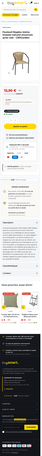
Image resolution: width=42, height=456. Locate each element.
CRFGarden (6, 27)
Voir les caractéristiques (18, 135)
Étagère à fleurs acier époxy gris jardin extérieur (30, 316)
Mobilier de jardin (25, 21)
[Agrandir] (9, 73)
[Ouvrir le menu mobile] (3, 3)
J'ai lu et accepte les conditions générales (18, 431)
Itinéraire (9, 389)
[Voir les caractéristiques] (7, 134)
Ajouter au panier (20, 126)
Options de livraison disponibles (21, 138)
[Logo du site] (17, 3)
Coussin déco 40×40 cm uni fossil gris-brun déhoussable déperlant (10, 316)
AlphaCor (15, 452)
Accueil (3, 21)
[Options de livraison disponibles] (7, 138)
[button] (4, 307)
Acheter (6, 404)
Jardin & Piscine (12, 21)
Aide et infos (8, 409)
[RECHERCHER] (36, 9)
